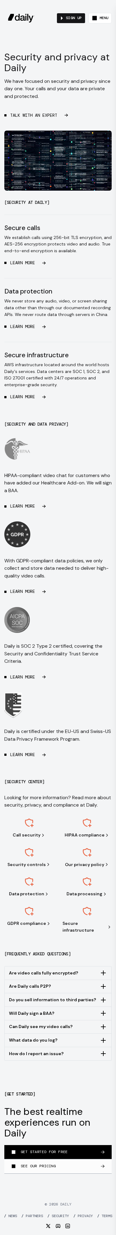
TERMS (104, 1215)
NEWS (10, 1215)
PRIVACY (83, 1215)
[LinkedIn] (68, 1226)
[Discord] (58, 1226)
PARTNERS (32, 1215)
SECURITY (58, 1215)
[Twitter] (48, 1226)
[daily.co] (21, 18)
